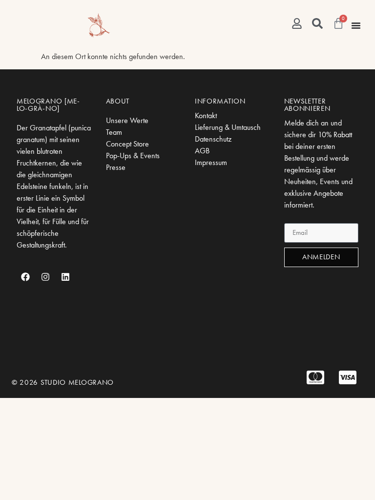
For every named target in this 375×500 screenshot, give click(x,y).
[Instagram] (45, 277)
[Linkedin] (65, 277)
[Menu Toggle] (356, 25)
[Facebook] (25, 277)
